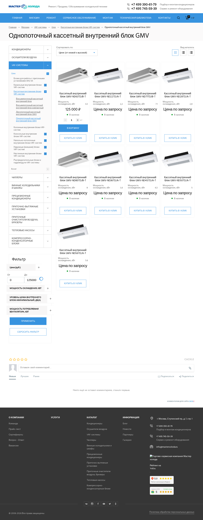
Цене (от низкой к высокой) (73, 52)
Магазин (34, 18)
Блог (125, 423)
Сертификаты (16, 434)
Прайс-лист (15, 429)
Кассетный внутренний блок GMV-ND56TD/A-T (72, 251)
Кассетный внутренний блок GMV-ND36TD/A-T (107, 178)
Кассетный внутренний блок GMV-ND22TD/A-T (107, 95)
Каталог (92, 417)
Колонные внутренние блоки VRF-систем (29, 128)
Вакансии (14, 445)
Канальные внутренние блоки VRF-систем (28, 86)
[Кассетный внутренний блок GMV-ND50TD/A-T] (177, 159)
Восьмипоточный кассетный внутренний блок (29, 100)
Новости (127, 429)
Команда (13, 423)
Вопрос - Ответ (16, 440)
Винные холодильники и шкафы (26, 187)
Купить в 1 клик (73, 138)
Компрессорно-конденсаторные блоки (22, 241)
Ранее (36, 376)
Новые (12, 376)
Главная (17, 18)
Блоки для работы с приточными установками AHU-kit (29, 79)
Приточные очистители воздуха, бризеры (25, 219)
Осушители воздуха (24, 57)
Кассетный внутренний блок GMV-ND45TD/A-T (142, 178)
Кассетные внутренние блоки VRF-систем (80, 27)
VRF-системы (40, 27)
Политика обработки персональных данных (171, 512)
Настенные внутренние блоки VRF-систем (27, 154)
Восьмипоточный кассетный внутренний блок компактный (29, 106)
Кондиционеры (21, 49)
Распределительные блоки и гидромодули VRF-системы (27, 161)
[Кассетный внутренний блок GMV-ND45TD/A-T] (143, 159)
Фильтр (19, 259)
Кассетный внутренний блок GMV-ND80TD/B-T (72, 178)
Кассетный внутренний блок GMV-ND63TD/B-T (72, 95)
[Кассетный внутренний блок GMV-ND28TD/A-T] (177, 76)
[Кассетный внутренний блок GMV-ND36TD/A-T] (108, 159)
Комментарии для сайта (180, 401)
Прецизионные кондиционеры (21, 197)
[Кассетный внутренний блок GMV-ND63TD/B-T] (73, 76)
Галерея (127, 440)
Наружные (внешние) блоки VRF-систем (26, 148)
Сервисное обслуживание (79, 18)
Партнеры (128, 434)
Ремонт (51, 18)
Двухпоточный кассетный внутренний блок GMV (28, 113)
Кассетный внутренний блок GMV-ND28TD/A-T (177, 95)
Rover (13, 169)
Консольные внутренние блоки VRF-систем (25, 135)
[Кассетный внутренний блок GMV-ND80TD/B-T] (73, 159)
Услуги (55, 417)
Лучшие (25, 376)
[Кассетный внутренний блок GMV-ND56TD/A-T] (73, 232)
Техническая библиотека (135, 18)
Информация (131, 417)
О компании (16, 417)
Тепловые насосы (23, 230)
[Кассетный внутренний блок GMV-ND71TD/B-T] (143, 76)
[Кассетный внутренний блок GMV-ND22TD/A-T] (108, 76)
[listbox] (77, 52)
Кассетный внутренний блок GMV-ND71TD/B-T (142, 95)
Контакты (164, 18)
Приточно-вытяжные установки (25, 208)
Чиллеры (17, 177)
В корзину (73, 128)
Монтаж (108, 18)
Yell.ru (153, 468)
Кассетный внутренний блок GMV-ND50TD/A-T (177, 178)
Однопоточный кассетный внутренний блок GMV (28, 119)
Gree (54, 27)
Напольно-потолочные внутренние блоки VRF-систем (28, 141)
